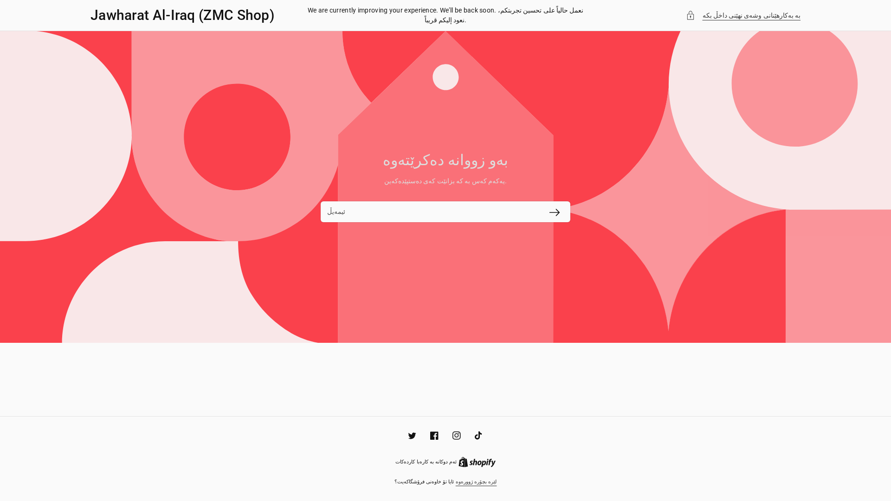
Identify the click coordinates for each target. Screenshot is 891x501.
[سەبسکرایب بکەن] (554, 212)
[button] (743, 15)
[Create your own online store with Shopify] (477, 462)
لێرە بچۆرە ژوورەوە (476, 482)
